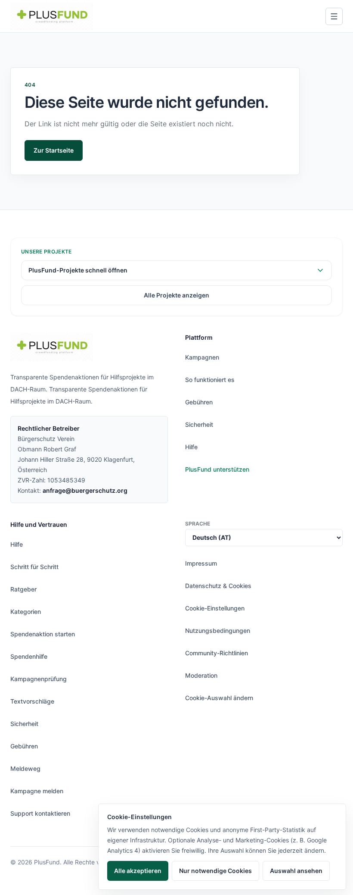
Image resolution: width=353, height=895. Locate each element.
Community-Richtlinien (216, 653)
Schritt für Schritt (34, 566)
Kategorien (25, 611)
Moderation (201, 675)
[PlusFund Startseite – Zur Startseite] (51, 16)
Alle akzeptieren (137, 870)
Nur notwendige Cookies (215, 870)
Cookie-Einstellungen (215, 608)
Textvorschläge (32, 701)
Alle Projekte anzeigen (176, 295)
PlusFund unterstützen (217, 469)
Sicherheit (199, 424)
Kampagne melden (36, 791)
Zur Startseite (54, 150)
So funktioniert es (210, 379)
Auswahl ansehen (296, 870)
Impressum (201, 563)
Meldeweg (25, 768)
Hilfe (191, 447)
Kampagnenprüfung (38, 678)
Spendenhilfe (28, 656)
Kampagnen (202, 357)
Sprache (197, 523)
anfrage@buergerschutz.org (85, 490)
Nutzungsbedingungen (217, 630)
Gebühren (199, 402)
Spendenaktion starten (42, 634)
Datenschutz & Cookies (218, 585)
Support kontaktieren (40, 813)
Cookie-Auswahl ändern (219, 697)
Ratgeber (23, 589)
